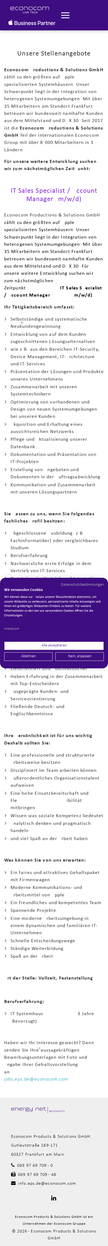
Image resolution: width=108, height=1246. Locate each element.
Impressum (11, 628)
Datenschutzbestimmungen (82, 585)
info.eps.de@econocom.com (47, 1183)
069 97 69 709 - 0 (35, 1165)
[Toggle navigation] (65, 15)
